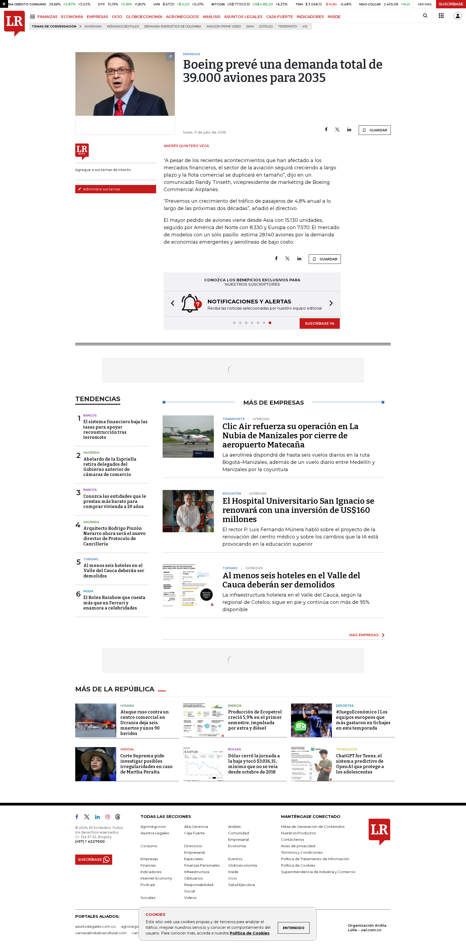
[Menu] (33, 16)
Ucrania (127, 706)
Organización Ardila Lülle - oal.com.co (367, 927)
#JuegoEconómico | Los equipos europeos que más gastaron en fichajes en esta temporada (363, 720)
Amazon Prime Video (224, 26)
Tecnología (346, 749)
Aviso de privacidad (298, 846)
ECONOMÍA (72, 16)
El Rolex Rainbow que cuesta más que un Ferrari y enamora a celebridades (114, 602)
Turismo (90, 559)
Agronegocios (153, 826)
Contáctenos (292, 839)
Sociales (148, 897)
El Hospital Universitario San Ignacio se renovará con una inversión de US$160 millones (298, 510)
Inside (233, 872)
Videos (190, 897)
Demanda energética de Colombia (172, 26)
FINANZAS (47, 16)
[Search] (425, 16)
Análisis (234, 826)
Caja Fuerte (194, 833)
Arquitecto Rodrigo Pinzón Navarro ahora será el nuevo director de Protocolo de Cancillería (114, 536)
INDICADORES (310, 16)
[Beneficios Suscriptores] (441, 16)
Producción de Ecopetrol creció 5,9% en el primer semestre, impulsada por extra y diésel (255, 720)
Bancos (90, 415)
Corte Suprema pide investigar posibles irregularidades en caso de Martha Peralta (146, 764)
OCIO (117, 16)
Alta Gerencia (196, 826)
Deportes (345, 706)
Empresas (149, 859)
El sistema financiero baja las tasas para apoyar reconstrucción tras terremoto (115, 429)
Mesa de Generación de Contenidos (312, 826)
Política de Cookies (249, 933)
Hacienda (91, 452)
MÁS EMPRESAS (364, 635)
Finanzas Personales (202, 865)
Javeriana (93, 26)
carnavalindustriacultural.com (100, 933)
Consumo (149, 846)
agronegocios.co (136, 926)
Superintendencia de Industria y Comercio (318, 872)
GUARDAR (378, 130)
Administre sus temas (101, 189)
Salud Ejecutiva (241, 885)
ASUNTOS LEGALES (243, 16)
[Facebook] (326, 129)
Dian (250, 26)
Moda (88, 591)
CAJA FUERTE (279, 16)
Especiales (193, 859)
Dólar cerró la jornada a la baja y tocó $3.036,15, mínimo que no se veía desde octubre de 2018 (254, 764)
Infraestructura (196, 872)
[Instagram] (109, 818)
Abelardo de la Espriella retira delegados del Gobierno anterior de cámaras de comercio (109, 467)
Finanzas (148, 865)
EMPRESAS (97, 16)
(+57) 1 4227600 (90, 841)
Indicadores (151, 872)
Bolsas (234, 749)
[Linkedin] (349, 129)
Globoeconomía (242, 865)
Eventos (235, 859)
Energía (235, 706)
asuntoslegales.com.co (95, 926)
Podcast (148, 885)
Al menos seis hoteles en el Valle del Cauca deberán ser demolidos (113, 570)
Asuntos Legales (155, 833)
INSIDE (334, 16)
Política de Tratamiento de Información (315, 859)
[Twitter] (337, 129)
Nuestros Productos (298, 833)
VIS (304, 26)
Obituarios (193, 878)
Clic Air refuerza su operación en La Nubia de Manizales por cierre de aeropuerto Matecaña (290, 436)
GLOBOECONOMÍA (144, 16)
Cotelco (266, 26)
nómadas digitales (123, 26)
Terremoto (287, 26)
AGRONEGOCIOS (182, 16)
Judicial (127, 749)
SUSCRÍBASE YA (319, 323)
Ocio (232, 878)
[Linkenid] (99, 818)
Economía (237, 846)
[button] (171, 303)
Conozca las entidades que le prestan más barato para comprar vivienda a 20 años (114, 501)
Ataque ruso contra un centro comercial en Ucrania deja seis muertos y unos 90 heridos (144, 722)
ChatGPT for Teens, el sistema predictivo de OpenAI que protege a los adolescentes (360, 764)
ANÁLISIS (211, 16)
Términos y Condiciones (302, 852)
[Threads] (120, 818)
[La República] (14, 24)
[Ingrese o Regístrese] (458, 16)
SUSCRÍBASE (451, 4)
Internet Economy (156, 878)
